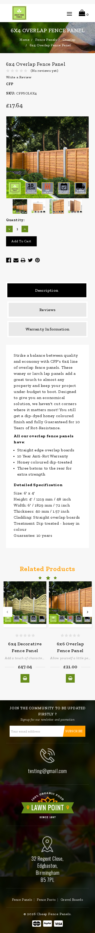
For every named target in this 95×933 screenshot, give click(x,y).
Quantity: (15, 220)
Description (47, 290)
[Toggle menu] (69, 15)
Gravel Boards (72, 899)
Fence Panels (22, 899)
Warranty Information (47, 329)
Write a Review (18, 77)
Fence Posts (46, 899)
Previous (7, 612)
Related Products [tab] (47, 569)
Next (88, 612)
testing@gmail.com (47, 770)
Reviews (47, 309)
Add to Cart (25, 678)
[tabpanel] (25, 632)
